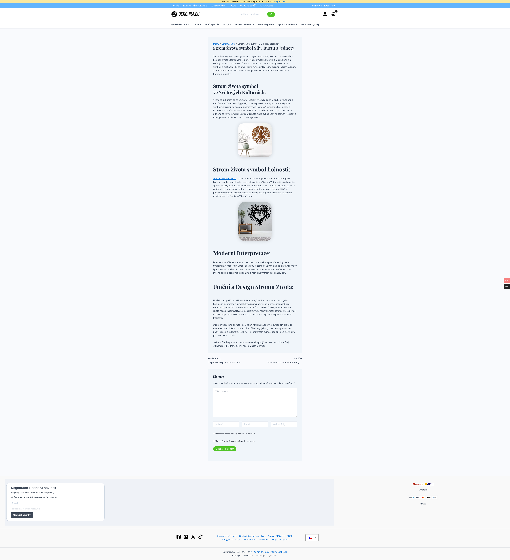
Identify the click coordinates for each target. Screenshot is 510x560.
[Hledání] (271, 14)
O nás (176, 5)
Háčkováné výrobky (310, 24)
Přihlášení (317, 5)
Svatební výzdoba (266, 24)
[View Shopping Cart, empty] (333, 14)
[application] (188, 24)
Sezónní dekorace (243, 24)
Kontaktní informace (195, 5)
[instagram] (186, 536)
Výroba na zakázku (286, 24)
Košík (238, 539)
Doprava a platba (280, 539)
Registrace (329, 5)
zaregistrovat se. (279, 1)
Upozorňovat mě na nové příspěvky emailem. (235, 441)
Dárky (196, 24)
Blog (233, 5)
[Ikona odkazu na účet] (325, 14)
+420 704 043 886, (260, 551)
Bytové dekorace (179, 24)
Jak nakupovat (218, 5)
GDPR (289, 536)
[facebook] (179, 536)
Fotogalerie (266, 5)
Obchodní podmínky (249, 536)
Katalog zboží (248, 5)
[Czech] (311, 537)
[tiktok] (200, 536)
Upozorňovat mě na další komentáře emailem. (235, 433)
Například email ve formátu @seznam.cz (25, 509)
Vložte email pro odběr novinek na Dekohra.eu (34, 497)
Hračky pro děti (212, 24)
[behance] (193, 536)
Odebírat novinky (22, 515)
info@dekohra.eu (279, 551)
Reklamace (264, 539)
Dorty (226, 24)
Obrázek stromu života (224, 178)
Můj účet (280, 536)
